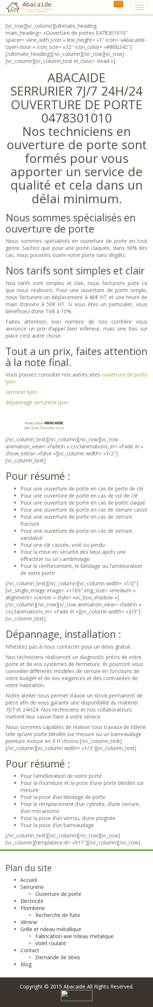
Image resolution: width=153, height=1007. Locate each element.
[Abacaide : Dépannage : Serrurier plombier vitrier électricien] (28, 7)
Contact (29, 950)
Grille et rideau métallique (50, 929)
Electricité (31, 900)
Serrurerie (32, 886)
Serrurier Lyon (52, 428)
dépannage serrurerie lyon (37, 402)
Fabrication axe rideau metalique (74, 936)
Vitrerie (28, 922)
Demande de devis (57, 957)
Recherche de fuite (57, 915)
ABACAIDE (54, 423)
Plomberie (32, 907)
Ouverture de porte (58, 893)
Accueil (28, 879)
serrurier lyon (21, 391)
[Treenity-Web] (76, 994)
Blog (26, 964)
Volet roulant (50, 943)
